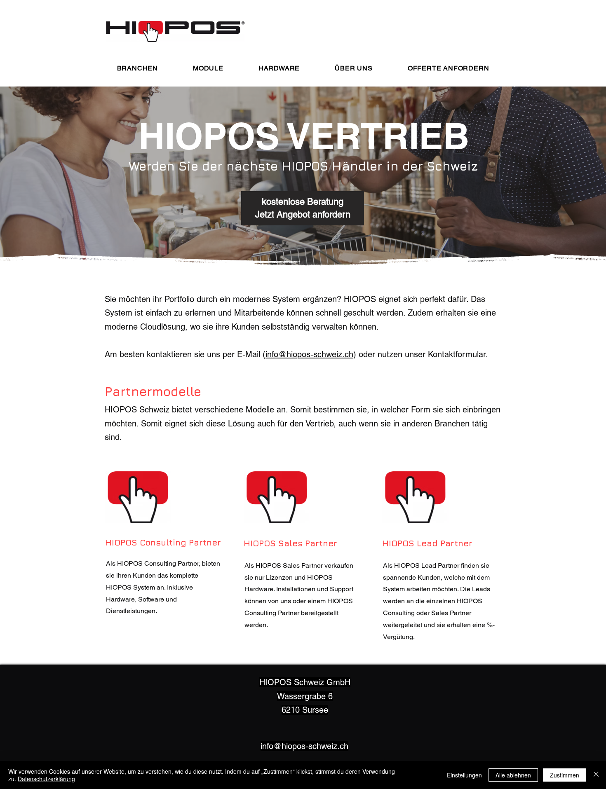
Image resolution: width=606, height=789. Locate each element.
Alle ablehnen (513, 775)
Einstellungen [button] (464, 775)
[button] (137, 68)
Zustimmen (564, 775)
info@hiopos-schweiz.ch (309, 354)
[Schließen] (596, 775)
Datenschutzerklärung (46, 779)
